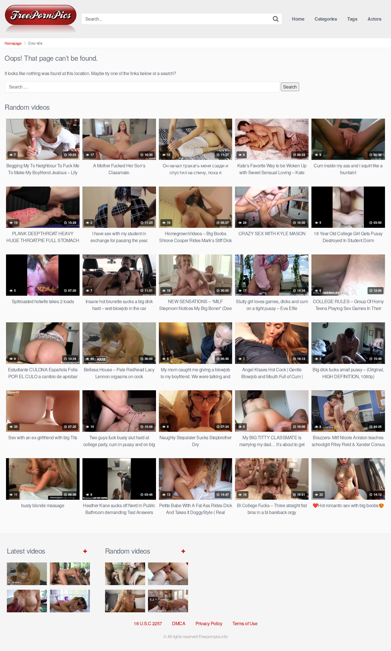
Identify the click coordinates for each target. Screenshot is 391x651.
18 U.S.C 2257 (148, 623)
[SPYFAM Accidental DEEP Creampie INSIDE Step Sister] (168, 601)
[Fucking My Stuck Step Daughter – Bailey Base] (27, 601)
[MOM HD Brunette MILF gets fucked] (70, 573)
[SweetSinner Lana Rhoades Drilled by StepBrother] (70, 601)
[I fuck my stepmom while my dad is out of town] (125, 601)
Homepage (13, 43)
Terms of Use (244, 623)
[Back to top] (375, 633)
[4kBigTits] (41, 19)
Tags (352, 18)
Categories (326, 18)
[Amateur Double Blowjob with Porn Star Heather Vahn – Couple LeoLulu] (125, 573)
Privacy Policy (209, 623)
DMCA (178, 623)
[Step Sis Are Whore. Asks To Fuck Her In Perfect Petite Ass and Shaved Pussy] (168, 573)
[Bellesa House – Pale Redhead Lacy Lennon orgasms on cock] (27, 573)
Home (298, 18)
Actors (374, 18)
